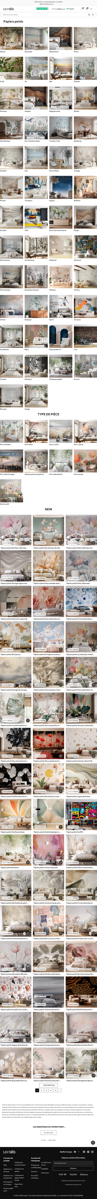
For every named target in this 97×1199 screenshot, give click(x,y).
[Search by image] (89, 14)
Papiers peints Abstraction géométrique (14, 619)
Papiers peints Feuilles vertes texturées (47, 974)
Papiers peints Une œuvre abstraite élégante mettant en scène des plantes (80, 725)
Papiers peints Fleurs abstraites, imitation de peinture (80, 690)
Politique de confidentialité (36, 1166)
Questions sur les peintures (8, 1177)
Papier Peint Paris (19, 1185)
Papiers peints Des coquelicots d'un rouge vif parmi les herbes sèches (47, 761)
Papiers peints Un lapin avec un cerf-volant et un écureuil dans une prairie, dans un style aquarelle (80, 938)
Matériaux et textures (8, 1170)
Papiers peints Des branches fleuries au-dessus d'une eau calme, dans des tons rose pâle (80, 1045)
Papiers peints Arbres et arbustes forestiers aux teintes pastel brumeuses (47, 1081)
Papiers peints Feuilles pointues (13, 832)
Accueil (43, 1140)
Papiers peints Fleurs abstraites (78, 583)
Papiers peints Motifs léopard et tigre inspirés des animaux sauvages (80, 1009)
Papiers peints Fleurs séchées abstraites (47, 583)
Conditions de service (46, 1163)
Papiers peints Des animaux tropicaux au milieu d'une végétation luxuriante (47, 796)
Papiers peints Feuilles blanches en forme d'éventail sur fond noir (14, 796)
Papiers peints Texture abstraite (46, 867)
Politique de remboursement (20, 1163)
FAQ (5, 1165)
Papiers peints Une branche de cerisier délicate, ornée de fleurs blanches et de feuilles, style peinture (47, 903)
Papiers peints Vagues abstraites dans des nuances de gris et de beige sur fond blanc (14, 1045)
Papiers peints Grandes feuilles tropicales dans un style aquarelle (14, 725)
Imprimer (34, 1171)
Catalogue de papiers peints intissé (19, 1177)
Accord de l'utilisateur (35, 1177)
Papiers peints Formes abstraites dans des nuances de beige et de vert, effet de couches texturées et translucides (80, 903)
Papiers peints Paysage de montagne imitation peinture (14, 690)
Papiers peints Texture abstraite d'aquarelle (47, 1009)
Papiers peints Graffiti (74, 832)
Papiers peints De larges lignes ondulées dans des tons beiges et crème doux (14, 583)
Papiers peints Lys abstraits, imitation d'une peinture (80, 654)
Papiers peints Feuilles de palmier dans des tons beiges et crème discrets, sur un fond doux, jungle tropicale (14, 938)
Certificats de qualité (19, 1170)
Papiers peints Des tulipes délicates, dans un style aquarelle (14, 974)
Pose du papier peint (8, 1189)
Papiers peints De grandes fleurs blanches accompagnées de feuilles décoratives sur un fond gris (14, 1081)
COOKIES (44, 1169)
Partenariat (45, 1173)
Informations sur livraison (8, 1183)
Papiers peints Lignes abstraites (78, 796)
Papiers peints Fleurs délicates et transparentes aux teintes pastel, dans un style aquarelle (80, 548)
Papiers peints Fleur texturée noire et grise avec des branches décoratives (14, 761)
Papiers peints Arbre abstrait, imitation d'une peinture (47, 690)
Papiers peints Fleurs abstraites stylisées (47, 619)
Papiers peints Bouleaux (10, 867)
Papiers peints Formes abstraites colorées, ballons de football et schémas (80, 619)
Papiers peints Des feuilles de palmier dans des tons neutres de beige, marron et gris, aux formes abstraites (14, 903)
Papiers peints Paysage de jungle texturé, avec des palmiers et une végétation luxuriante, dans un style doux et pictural (80, 1081)
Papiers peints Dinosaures (10, 654)
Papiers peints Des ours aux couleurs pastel (47, 938)
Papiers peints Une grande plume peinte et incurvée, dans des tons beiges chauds (47, 1045)
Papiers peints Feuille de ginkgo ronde (47, 832)
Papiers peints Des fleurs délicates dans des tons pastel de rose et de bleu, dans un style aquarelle (14, 548)
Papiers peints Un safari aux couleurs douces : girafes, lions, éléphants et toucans (14, 1009)
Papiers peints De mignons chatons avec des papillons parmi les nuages (47, 654)
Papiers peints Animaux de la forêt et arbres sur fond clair (80, 761)
